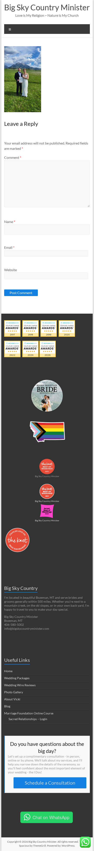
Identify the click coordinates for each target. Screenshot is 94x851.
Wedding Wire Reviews (20, 685)
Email (9, 247)
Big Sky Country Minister (47, 7)
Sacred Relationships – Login (28, 719)
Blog (7, 706)
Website (10, 270)
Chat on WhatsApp (51, 817)
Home (8, 671)
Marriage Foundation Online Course (28, 713)
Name (9, 222)
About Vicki (12, 699)
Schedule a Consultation (50, 783)
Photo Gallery (13, 692)
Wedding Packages (17, 678)
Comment (12, 157)
